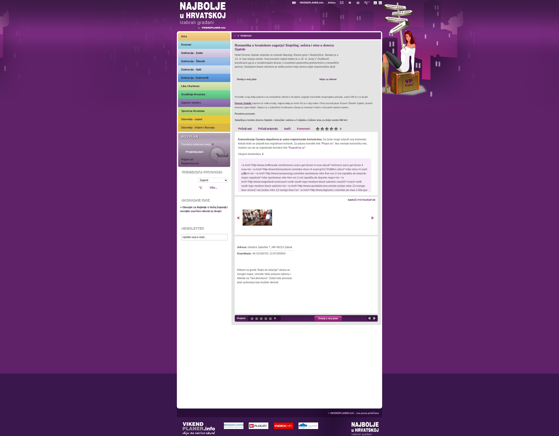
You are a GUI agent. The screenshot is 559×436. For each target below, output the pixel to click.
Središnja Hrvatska (193, 94)
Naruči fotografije (361, 200)
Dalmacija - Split (191, 69)
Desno (372, 218)
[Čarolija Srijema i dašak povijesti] (369, 318)
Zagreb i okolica (191, 102)
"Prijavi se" (327, 143)
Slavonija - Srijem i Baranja (198, 127)
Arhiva (331, 2)
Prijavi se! (187, 159)
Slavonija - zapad (191, 119)
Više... (213, 187)
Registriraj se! (190, 163)
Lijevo (238, 218)
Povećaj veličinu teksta (380, 3)
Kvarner (186, 44)
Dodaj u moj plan (247, 79)
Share (307, 318)
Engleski (294, 3)
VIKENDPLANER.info (312, 2)
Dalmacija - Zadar (192, 53)
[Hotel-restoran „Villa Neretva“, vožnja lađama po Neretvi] (374, 318)
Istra (184, 36)
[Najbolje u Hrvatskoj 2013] (365, 429)
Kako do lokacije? (250, 259)
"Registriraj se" (296, 147)
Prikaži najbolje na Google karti (204, 268)
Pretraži (368, 2)
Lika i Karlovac (190, 86)
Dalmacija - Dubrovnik (195, 77)
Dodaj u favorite (351, 2)
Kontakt (343, 2)
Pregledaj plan (194, 151)
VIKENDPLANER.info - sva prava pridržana (354, 413)
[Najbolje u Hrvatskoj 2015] (203, 16)
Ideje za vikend (327, 79)
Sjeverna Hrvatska (193, 111)
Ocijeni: (241, 318)
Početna (359, 2)
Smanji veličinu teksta (375, 3)
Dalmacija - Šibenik (193, 61)
